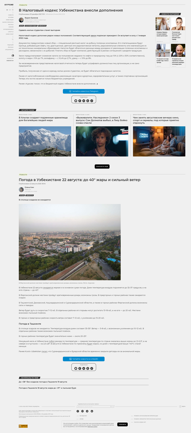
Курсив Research (8, 29)
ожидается (48, 288)
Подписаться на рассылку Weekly (88, 404)
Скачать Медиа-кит (140, 422)
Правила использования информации (146, 415)
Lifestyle (10, 31)
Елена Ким (29, 187)
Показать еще (102, 166)
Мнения (11, 27)
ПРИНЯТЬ (122, 424)
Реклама (10, 47)
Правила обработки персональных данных (147, 419)
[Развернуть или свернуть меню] (12, 39)
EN (12, 10)
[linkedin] (92, 411)
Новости (10, 15)
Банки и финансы (7, 22)
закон (93, 36)
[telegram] (87, 411)
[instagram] (82, 411)
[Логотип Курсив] (8, 4)
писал (44, 351)
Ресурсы (10, 24)
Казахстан (10, 58)
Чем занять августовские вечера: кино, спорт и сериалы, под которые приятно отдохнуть (156, 120)
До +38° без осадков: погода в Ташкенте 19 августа (43, 382)
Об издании (83, 415)
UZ (10, 10)
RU (7, 10)
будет (90, 344)
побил (52, 341)
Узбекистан (9, 60)
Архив (81, 419)
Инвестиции (9, 19)
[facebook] (78, 411)
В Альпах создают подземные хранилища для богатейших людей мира (43, 119)
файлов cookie (92, 426)
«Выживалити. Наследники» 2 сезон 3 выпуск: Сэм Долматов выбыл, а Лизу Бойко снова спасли (101, 120)
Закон (21, 25)
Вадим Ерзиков (31, 18)
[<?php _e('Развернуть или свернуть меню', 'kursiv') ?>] (13, 55)
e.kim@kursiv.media (31, 191)
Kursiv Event (9, 34)
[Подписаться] (112, 406)
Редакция (10, 45)
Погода (22, 195)
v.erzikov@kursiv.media (32, 21)
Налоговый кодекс (31, 25)
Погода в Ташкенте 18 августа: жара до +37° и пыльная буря (47, 388)
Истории (10, 17)
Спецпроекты (9, 49)
